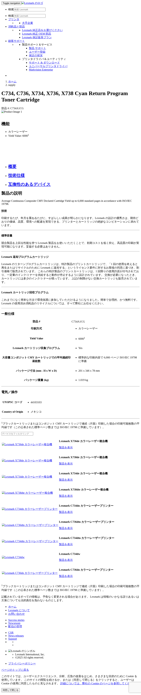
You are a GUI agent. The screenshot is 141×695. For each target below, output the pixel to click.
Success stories (16, 620)
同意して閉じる (10, 690)
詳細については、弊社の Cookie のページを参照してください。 (99, 683)
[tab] (74, 166)
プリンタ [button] (13, 19)
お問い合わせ (16, 613)
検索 (11, 9)
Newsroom (14, 623)
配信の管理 (15, 626)
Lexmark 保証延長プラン (37, 37)
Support (12, 638)
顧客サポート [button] (16, 40)
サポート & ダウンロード (44, 62)
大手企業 (27, 22)
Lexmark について (19, 610)
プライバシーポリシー (22, 663)
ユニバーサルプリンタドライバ (48, 66)
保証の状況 (36, 55)
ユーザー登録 (37, 51)
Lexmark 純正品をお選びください (42, 30)
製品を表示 (66, 447)
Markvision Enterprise (41, 69)
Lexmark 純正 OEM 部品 (36, 33)
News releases (16, 635)
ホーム (12, 81)
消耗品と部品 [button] (16, 26)
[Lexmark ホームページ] (32, 3)
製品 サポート (37, 48)
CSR (11, 632)
